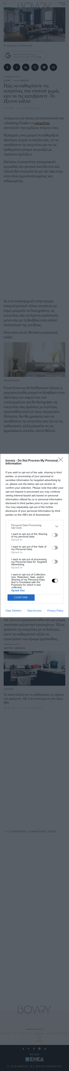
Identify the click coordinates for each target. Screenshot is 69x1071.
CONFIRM (21, 597)
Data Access (34, 610)
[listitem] (34, 526)
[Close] (61, 460)
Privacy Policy (55, 610)
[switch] (55, 535)
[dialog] (34, 536)
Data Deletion (14, 610)
